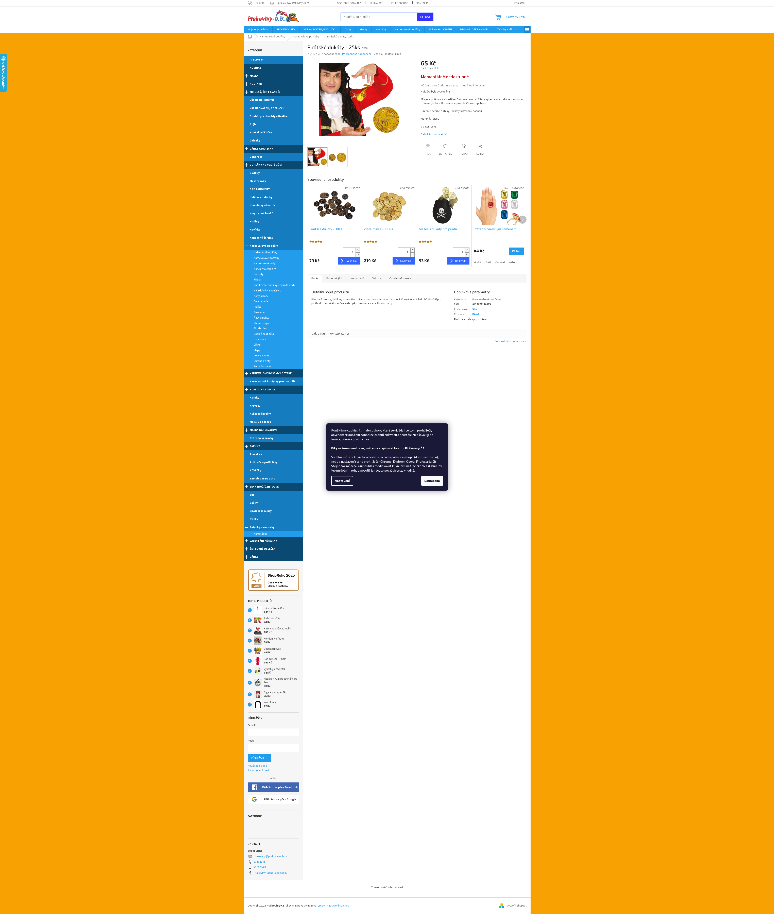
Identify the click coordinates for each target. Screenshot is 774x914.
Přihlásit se (259, 758)
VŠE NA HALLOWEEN (262, 100)
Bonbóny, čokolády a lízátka (269, 116)
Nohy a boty (261, 296)
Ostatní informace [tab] (400, 278)
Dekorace (256, 157)
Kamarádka (260, 534)
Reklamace (376, 3)
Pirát (475, 314)
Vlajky (257, 350)
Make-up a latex (260, 422)
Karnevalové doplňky (264, 246)
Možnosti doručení (474, 86)
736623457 (260, 862)
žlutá (488, 262)
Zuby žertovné (263, 367)
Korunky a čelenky (265, 269)
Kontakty (422, 3)
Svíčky (254, 519)
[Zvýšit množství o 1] (358, 250)
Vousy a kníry (262, 356)
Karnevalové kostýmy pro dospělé (272, 381)
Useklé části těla (264, 334)
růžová (513, 262)
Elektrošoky (258, 181)
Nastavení (342, 481)
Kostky (254, 398)
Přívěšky (255, 471)
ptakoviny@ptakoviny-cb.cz (270, 856)
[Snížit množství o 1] (358, 254)
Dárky (254, 557)
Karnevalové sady (264, 263)
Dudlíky (255, 173)
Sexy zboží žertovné (264, 487)
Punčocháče (261, 301)
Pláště (257, 307)
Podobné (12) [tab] (334, 278)
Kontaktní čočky (261, 133)
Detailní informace (432, 134)
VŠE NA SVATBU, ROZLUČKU (267, 108)
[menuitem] (258, 29)
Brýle (253, 124)
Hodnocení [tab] (357, 278)
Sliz (252, 495)
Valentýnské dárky (263, 541)
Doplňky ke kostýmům (266, 165)
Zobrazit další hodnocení (509, 341)
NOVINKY (255, 68)
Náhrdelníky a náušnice (267, 291)
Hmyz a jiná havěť (261, 213)
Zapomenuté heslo (259, 771)
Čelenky (255, 141)
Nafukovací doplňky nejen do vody (274, 285)
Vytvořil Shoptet (517, 906)
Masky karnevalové (263, 430)
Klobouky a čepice (262, 390)
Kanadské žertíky (261, 238)
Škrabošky (260, 328)
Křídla (257, 280)
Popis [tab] (314, 278)
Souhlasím (432, 481)
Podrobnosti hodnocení (356, 54)
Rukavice (259, 312)
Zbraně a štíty (262, 361)
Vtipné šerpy (261, 323)
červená (500, 262)
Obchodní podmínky (349, 3)
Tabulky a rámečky (262, 527)
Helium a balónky (261, 197)
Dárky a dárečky (261, 149)
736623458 (260, 867)
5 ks (474, 309)
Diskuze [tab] (376, 278)
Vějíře (257, 345)
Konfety (258, 274)
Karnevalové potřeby (266, 258)
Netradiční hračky (261, 438)
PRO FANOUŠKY (260, 189)
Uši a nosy (260, 339)
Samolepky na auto (262, 479)
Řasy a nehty (261, 318)
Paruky (255, 446)
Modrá (477, 262)
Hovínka (255, 230)
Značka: (387, 54)
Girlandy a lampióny (265, 253)
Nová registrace (257, 766)
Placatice (256, 454)
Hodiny (254, 222)
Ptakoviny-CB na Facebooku (270, 873)
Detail (516, 251)
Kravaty (255, 406)
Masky (254, 76)
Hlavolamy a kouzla (262, 205)
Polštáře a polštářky (263, 462)
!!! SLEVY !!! (256, 60)
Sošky (254, 503)
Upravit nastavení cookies (333, 906)
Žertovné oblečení (263, 549)
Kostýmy (256, 84)
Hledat (425, 16)
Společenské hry (261, 511)
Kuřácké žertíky (260, 414)
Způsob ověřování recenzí (387, 887)
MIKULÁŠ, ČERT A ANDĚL (265, 92)
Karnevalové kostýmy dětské (271, 373)
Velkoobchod (399, 3)
